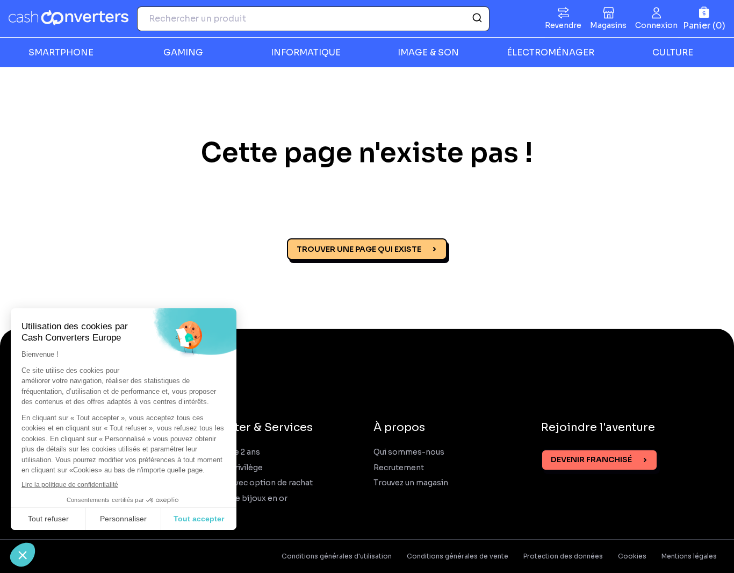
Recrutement (398, 467)
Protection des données (563, 556)
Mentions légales (689, 556)
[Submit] (476, 19)
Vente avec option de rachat (259, 482)
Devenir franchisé (591, 459)
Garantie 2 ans (233, 452)
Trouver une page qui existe (359, 249)
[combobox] (313, 18)
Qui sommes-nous (408, 452)
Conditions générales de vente (457, 556)
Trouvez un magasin (410, 482)
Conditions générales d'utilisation (337, 556)
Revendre (563, 25)
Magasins (608, 25)
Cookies (632, 556)
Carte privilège (234, 467)
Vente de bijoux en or (246, 498)
